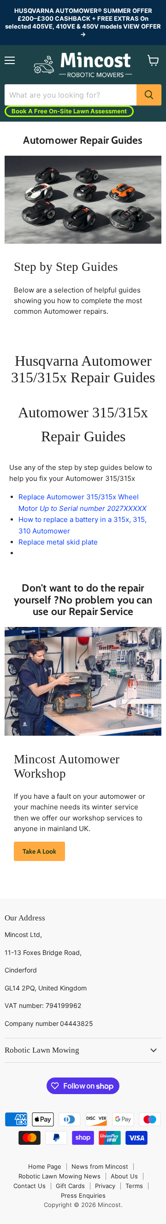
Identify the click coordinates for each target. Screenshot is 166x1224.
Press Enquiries (83, 1195)
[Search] (148, 94)
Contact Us (29, 1185)
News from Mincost (99, 1166)
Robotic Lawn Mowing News (59, 1176)
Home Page (44, 1166)
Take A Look (39, 851)
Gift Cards (70, 1185)
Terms (134, 1185)
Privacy (105, 1185)
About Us (124, 1176)
